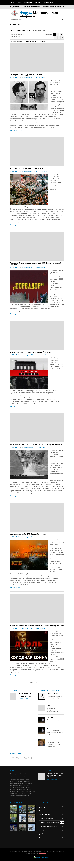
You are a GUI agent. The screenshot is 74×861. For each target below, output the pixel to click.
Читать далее (16, 130)
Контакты (38, 2)
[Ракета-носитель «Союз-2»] (13, 827)
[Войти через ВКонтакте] (17, 757)
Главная (12, 2)
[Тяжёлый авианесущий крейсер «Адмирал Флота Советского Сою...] (22, 818)
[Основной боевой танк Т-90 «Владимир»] (22, 827)
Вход (19, 2)
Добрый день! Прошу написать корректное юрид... (53, 708)
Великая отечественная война (49, 822)
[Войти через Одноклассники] (31, 757)
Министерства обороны (39, 14)
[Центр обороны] (22, 809)
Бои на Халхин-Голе (46, 818)
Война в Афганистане (47, 834)
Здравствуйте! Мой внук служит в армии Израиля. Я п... (55, 697)
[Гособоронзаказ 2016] (13, 818)
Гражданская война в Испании (50, 811)
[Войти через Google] (27, 757)
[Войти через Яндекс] (24, 757)
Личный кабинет (49, 2)
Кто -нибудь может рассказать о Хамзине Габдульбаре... (53, 743)
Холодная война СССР (47, 830)
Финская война (45, 814)
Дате (21, 41)
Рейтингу (35, 41)
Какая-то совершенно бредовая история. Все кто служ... (55, 731)
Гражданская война (46, 807)
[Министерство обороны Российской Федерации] (13, 809)
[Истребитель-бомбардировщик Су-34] (32, 827)
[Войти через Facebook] (20, 757)
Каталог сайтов (20, 30)
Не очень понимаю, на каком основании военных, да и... (55, 720)
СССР (28, 30)
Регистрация (28, 2)
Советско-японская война (48, 826)
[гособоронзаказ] (32, 809)
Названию (28, 41)
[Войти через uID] (13, 757)
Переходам (42, 41)
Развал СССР (44, 838)
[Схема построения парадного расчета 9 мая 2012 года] (32, 818)
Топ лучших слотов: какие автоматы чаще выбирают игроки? (25, 695)
